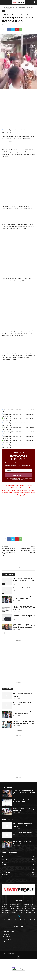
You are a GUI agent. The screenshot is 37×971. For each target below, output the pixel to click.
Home (3, 7)
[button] (3, 2)
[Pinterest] (16, 29)
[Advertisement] (18, 109)
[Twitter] (13, 29)
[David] (3, 25)
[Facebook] (9, 29)
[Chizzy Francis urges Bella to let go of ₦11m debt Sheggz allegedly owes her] (7, 724)
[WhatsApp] (20, 29)
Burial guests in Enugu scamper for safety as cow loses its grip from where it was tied (24, 580)
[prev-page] (3, 633)
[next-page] (5, 633)
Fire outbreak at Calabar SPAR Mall (23, 588)
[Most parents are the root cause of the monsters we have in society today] (7, 617)
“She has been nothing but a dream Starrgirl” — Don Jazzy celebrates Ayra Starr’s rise (24, 792)
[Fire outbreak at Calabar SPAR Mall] (7, 590)
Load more (18, 730)
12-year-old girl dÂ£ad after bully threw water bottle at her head (27, 550)
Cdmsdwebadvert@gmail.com (16, 916)
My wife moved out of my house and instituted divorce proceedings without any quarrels (24, 607)
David (6, 25)
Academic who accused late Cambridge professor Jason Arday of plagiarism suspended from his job (24, 626)
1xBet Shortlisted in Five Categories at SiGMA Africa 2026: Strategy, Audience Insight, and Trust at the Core (9, 552)
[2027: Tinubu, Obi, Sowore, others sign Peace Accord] (7, 811)
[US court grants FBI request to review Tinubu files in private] (7, 802)
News (7, 7)
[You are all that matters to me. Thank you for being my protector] (7, 599)
